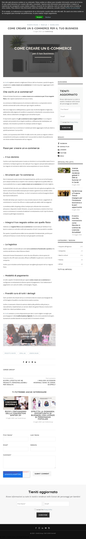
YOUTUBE (63, 153)
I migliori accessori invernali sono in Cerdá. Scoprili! (44, 383)
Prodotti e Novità (32, 25)
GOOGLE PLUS (64, 146)
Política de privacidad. (73, 8)
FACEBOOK (63, 143)
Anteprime (71, 251)
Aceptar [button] (39, 17)
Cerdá (6, 82)
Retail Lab (44, 25)
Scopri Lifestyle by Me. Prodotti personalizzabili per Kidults (15, 383)
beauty (71, 260)
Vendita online (54, 25)
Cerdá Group (49, 31)
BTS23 (71, 264)
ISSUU (62, 156)
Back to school (71, 255)
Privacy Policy (74, 122)
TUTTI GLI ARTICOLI (65, 269)
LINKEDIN (63, 150)
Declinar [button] (48, 17)
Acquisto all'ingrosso (71, 246)
